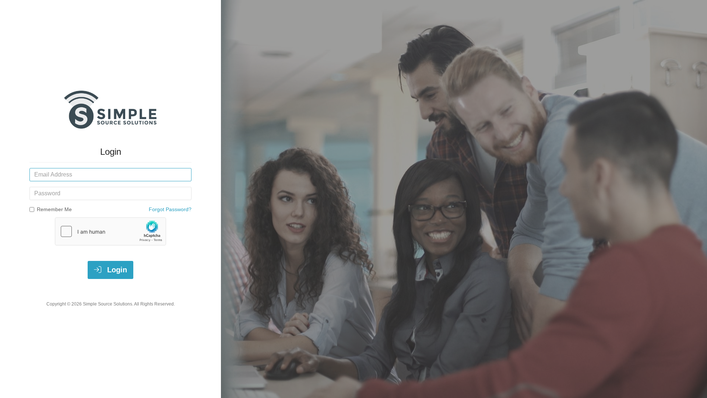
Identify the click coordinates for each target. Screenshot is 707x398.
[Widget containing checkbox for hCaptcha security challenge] (110, 231)
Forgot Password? (170, 209)
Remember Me (54, 209)
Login (116, 270)
